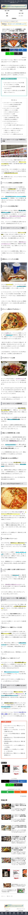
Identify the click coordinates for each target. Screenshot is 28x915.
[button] (18, 53)
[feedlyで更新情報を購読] (7, 792)
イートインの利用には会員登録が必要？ (13, 104)
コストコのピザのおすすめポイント (11, 121)
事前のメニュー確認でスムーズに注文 (12, 130)
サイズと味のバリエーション (11, 123)
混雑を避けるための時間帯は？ (11, 119)
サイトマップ (7, 908)
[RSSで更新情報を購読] (20, 792)
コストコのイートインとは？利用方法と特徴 (13, 102)
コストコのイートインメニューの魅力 (11, 108)
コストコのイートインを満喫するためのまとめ (13, 134)
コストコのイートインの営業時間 (10, 115)
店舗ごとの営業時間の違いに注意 (12, 117)
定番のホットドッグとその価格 (11, 110)
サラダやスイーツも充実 (10, 113)
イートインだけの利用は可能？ (11, 106)
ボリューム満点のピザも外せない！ (12, 111)
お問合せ (7, 910)
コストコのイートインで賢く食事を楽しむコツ (13, 128)
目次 (12, 100)
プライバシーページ (21, 908)
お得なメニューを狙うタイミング (12, 132)
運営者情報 (20, 910)
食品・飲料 (4, 762)
